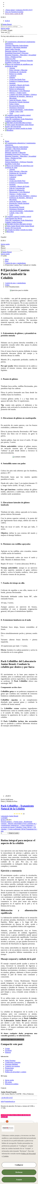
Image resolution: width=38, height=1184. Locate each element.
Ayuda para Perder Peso (17, 79)
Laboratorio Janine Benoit (9, 816)
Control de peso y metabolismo (15, 283)
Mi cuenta (8, 1082)
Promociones (9, 1068)
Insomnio (12, 83)
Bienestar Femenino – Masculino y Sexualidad (20, 55)
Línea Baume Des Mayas (13, 117)
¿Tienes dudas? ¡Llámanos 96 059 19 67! (19, 10)
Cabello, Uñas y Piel (16, 111)
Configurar (19, 1165)
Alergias (12, 68)
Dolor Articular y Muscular (18, 70)
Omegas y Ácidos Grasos (17, 92)
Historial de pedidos (11, 1084)
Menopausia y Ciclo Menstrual (19, 91)
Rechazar (19, 1172)
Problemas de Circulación (17, 72)
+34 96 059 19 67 (7, 1098)
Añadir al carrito (13, 833)
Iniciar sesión (5, 244)
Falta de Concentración (17, 87)
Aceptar (19, 1179)
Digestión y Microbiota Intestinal (16, 47)
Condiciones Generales (12, 1062)
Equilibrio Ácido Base (12, 62)
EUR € (7, 21)
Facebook (8, 1050)
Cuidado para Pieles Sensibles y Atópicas (23, 94)
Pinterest (8, 1052)
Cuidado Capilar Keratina (13, 121)
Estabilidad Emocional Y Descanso (16, 53)
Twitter (7, 1048)
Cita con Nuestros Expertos (14, 12)
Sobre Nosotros (10, 1060)
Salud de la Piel (10, 59)
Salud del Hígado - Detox (17, 100)
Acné (11, 113)
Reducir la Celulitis (15, 74)
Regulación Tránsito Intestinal (19, 102)
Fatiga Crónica (14, 104)
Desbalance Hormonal (16, 108)
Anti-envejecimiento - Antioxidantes (21, 109)
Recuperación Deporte (16, 106)
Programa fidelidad (11, 1064)
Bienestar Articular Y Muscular (15, 51)
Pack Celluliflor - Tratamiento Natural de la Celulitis (17, 807)
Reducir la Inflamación (16, 89)
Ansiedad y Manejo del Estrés (19, 85)
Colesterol (12, 76)
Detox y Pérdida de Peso (13, 57)
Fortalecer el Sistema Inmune (19, 81)
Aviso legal (9, 1070)
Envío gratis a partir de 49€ (14, 14)
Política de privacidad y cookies (15, 1072)
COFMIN (4, 818)
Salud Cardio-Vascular (12, 49)
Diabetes (12, 77)
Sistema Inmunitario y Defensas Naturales (19, 60)
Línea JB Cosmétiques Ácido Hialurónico (19, 119)
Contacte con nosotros (12, 1066)
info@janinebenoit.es (8, 1101)
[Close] (2, 136)
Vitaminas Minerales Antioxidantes (16, 45)
